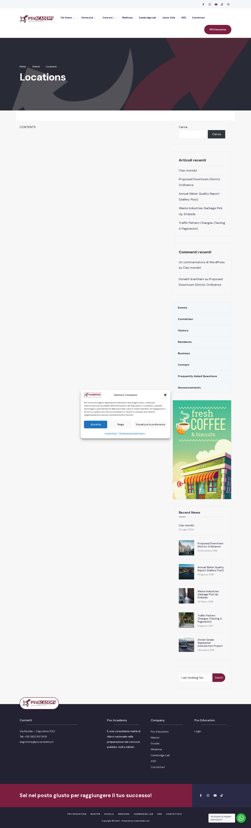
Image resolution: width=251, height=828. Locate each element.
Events (36, 66)
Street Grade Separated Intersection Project (210, 643)
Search (219, 677)
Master (155, 737)
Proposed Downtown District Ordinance (210, 545)
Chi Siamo (66, 17)
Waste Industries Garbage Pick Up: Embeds (208, 594)
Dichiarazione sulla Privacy (132, 433)
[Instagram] (210, 4)
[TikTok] (222, 4)
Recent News (189, 512)
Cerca (183, 127)
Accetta (96, 424)
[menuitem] (69, 17)
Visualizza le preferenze (150, 424)
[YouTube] (216, 4)
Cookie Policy (110, 433)
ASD (183, 17)
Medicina (127, 17)
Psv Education (160, 731)
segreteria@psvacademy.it (37, 742)
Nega (120, 424)
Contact (183, 365)
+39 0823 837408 (35, 736)
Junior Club (168, 17)
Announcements (189, 387)
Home (23, 66)
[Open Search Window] (228, 4)
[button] (165, 395)
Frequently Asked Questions (197, 376)
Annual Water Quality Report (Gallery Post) (211, 569)
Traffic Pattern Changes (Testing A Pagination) (210, 618)
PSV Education (218, 29)
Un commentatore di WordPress (202, 262)
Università (87, 17)
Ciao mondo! (188, 170)
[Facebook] (204, 4)
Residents (185, 342)
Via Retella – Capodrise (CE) (37, 731)
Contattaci (198, 17)
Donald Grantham (191, 279)
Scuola (155, 743)
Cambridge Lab (147, 17)
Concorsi (108, 17)
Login (197, 731)
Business (184, 353)
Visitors (183, 330)
